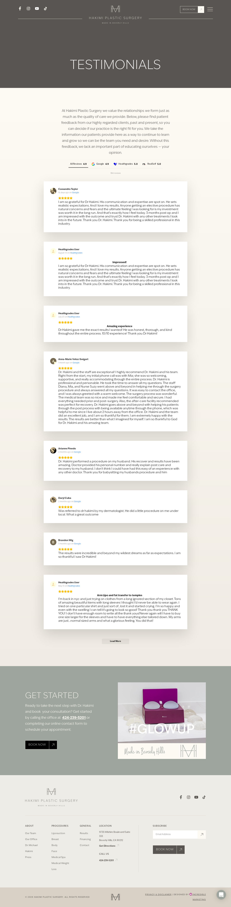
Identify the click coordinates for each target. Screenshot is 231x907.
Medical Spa (58, 857)
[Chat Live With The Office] (221, 904)
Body (55, 845)
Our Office (31, 839)
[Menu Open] (210, 9)
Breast (55, 839)
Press (28, 857)
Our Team (30, 833)
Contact (84, 845)
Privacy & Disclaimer (158, 895)
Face (54, 851)
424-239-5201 (74, 718)
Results (84, 833)
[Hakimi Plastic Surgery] (115, 16)
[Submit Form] (202, 834)
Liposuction (58, 833)
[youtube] (37, 9)
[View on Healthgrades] (53, 251)
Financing (85, 839)
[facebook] (20, 9)
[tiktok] (45, 9)
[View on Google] (53, 191)
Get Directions (107, 846)
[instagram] (28, 9)
